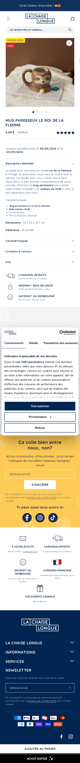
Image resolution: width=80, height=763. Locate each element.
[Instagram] (40, 517)
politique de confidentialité (41, 497)
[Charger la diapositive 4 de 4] (46, 112)
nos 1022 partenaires (29, 362)
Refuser (40, 427)
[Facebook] (26, 517)
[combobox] (40, 29)
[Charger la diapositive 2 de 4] (38, 112)
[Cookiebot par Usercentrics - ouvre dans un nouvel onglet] (59, 332)
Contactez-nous (30, 551)
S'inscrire (40, 485)
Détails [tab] (33, 343)
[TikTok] (53, 517)
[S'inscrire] (69, 687)
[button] (8, 18)
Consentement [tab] (13, 343)
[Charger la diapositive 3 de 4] (42, 112)
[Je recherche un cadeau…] (69, 29)
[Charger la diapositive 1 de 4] (33, 112)
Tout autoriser (40, 406)
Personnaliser (38, 416)
